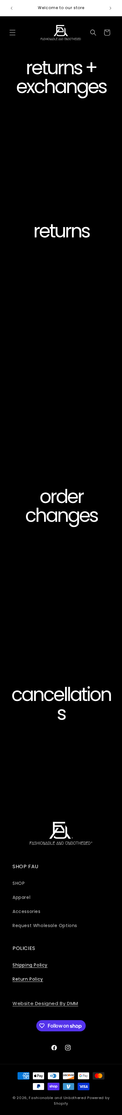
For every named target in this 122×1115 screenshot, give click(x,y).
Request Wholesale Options (45, 925)
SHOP (19, 883)
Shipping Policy (30, 965)
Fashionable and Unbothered (57, 1097)
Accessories (27, 911)
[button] (12, 32)
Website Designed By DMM (45, 1003)
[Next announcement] (110, 8)
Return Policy (28, 979)
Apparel (21, 897)
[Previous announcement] (11, 8)
